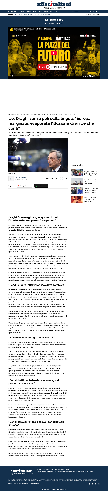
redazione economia (20, 177)
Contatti (10, 483)
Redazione (25, 483)
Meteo (89, 14)
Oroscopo (97, 14)
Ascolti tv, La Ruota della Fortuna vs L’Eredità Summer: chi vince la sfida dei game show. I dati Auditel (91, 191)
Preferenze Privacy (61, 489)
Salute (46, 11)
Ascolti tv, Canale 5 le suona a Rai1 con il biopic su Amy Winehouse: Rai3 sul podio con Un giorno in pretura (90, 199)
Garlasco (47, 14)
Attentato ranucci (28, 14)
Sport (51, 11)
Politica (29, 11)
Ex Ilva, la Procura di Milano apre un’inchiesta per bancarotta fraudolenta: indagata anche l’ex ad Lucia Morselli (91, 182)
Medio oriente (18, 14)
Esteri (34, 11)
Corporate (21, 11)
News (40, 11)
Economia (14, 11)
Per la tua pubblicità (34, 483)
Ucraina (37, 14)
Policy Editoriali (17, 483)
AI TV (57, 11)
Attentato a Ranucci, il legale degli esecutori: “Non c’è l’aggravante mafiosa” (90, 173)
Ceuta (42, 14)
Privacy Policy (45, 489)
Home (10, 114)
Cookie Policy (53, 489)
